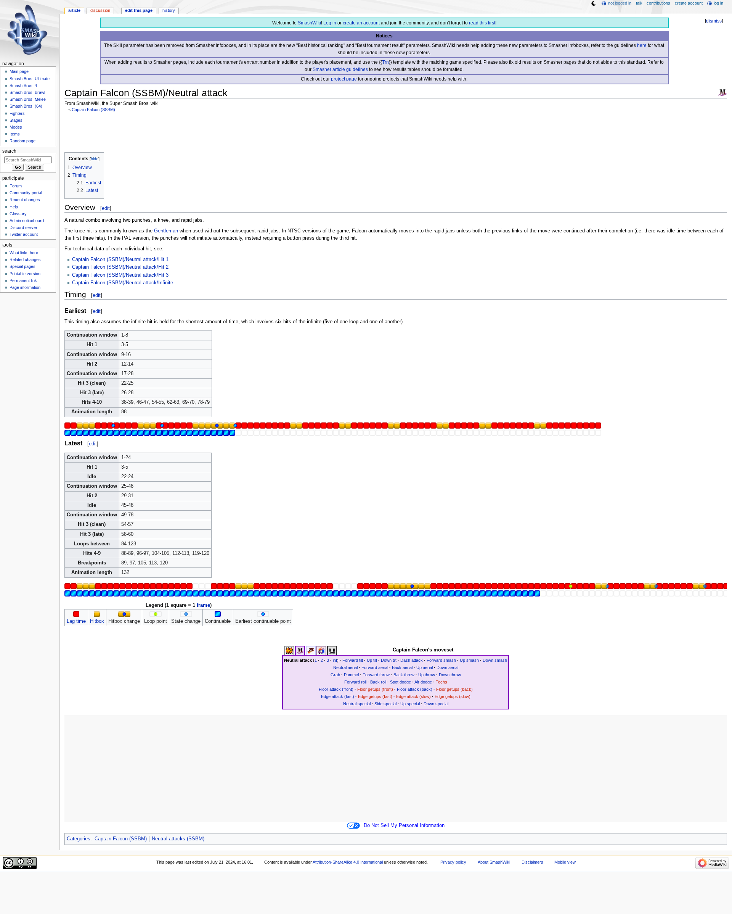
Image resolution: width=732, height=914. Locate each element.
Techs (441, 682)
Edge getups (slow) (452, 696)
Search (9, 151)
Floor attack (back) (414, 689)
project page (344, 79)
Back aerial (402, 667)
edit (106, 208)
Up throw (426, 674)
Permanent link (23, 280)
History (168, 10)
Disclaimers (532, 862)
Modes (16, 127)
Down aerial (447, 667)
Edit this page (138, 10)
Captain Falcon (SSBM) (93, 109)
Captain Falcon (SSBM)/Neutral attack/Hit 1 (120, 259)
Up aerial (424, 667)
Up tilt (372, 660)
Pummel (351, 674)
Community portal (26, 192)
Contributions (658, 3)
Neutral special (357, 703)
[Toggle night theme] (593, 3)
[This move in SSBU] (332, 650)
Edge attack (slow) (413, 696)
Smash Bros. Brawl (27, 92)
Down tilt (388, 660)
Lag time (76, 621)
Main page (19, 71)
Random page (22, 141)
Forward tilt (352, 660)
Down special (436, 703)
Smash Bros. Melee (28, 99)
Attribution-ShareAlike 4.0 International (348, 862)
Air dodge (423, 682)
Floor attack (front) (336, 689)
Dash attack (411, 660)
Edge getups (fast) (375, 696)
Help (14, 207)
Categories (78, 838)
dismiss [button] (714, 21)
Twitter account (24, 234)
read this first (482, 23)
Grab (335, 674)
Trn (385, 62)
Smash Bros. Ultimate (30, 78)
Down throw (450, 674)
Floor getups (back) (454, 689)
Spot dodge (400, 682)
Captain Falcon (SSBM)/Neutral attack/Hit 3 (120, 275)
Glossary (18, 213)
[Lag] (76, 614)
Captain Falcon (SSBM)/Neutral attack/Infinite (122, 282)
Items (15, 134)
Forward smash (441, 660)
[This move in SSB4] (321, 650)
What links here (24, 252)
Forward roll (355, 682)
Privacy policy (453, 862)
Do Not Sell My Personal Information (404, 825)
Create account (689, 3)
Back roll (378, 682)
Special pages (22, 266)
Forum (16, 186)
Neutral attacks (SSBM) (178, 838)
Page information (25, 287)
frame (203, 605)
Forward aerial (374, 667)
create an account (361, 23)
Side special (385, 703)
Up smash (469, 660)
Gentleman (166, 231)
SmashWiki (309, 23)
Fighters (17, 113)
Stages (16, 120)
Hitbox (97, 621)
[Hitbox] (97, 614)
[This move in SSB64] (289, 650)
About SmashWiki (494, 862)
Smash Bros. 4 (23, 85)
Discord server (23, 227)
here (642, 45)
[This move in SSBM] (300, 650)
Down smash (495, 660)
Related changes (25, 259)
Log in (329, 23)
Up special (410, 703)
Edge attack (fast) (337, 696)
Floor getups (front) (375, 689)
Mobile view (565, 862)
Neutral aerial (345, 667)
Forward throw (376, 674)
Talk (639, 3)
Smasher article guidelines (340, 69)
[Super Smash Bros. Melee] (722, 92)
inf (335, 660)
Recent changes (25, 199)
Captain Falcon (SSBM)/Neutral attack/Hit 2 (120, 267)
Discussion (100, 10)
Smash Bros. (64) (26, 106)
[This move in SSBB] (311, 650)
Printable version (25, 273)
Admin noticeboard (27, 220)
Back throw (403, 674)
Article (74, 10)
